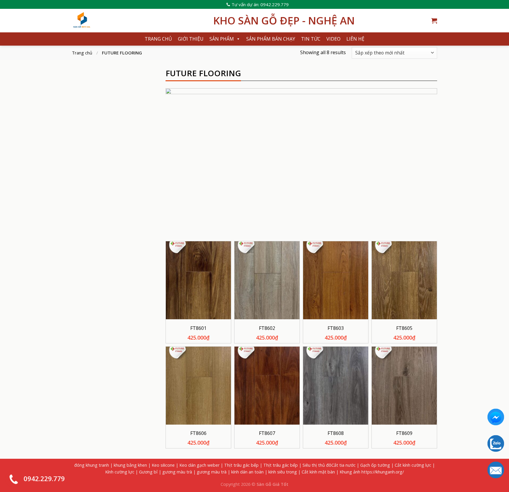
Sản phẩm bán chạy (270, 39)
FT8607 (267, 433)
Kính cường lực (119, 472)
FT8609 (404, 433)
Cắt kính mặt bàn (318, 472)
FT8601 (198, 328)
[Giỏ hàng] (434, 20)
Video (333, 39)
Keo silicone (163, 465)
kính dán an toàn (247, 472)
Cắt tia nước (343, 465)
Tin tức (310, 39)
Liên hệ (355, 39)
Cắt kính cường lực (413, 465)
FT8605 (404, 328)
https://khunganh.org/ (382, 472)
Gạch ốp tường (375, 465)
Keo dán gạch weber (199, 465)
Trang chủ (158, 39)
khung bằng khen (130, 465)
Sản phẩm (221, 39)
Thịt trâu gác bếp (241, 465)
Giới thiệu (191, 39)
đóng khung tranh (91, 465)
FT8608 (336, 433)
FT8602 (267, 328)
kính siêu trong (282, 472)
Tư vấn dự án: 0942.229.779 (260, 4)
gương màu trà (177, 472)
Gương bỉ (148, 472)
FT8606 (198, 433)
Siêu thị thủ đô (317, 465)
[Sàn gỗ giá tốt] (138, 20)
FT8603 (336, 328)
